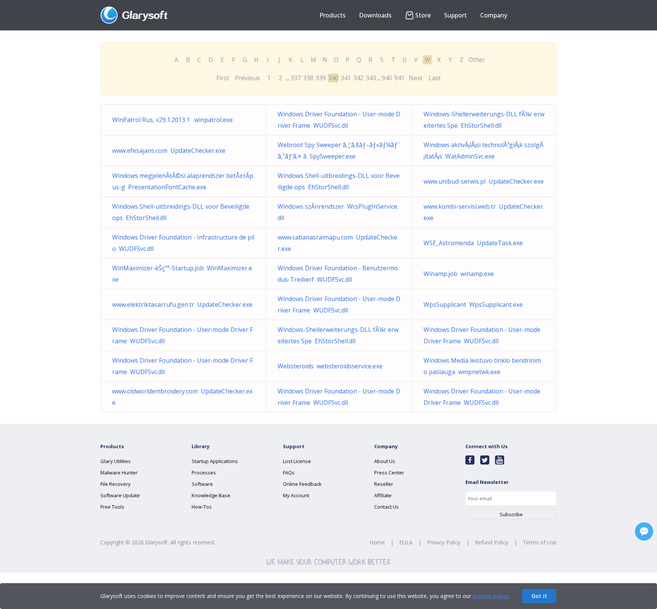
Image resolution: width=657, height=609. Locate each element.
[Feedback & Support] (644, 531)
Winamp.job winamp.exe (459, 274)
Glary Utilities (115, 461)
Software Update (120, 495)
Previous (247, 78)
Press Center (389, 472)
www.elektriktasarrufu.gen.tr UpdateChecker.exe (182, 304)
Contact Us (386, 506)
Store (423, 15)
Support (455, 15)
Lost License (297, 461)
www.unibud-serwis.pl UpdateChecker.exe (484, 181)
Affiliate (383, 495)
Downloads (375, 15)
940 (387, 78)
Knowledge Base (211, 495)
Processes (204, 472)
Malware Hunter (119, 472)
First (222, 78)
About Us (384, 461)
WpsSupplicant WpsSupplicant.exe (473, 304)
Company (493, 15)
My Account (296, 495)
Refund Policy (491, 542)
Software (202, 484)
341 (346, 78)
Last (434, 78)
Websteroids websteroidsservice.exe (330, 366)
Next (415, 78)
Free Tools (112, 506)
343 (371, 78)
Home (377, 542)
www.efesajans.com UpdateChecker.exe (168, 150)
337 (295, 78)
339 (321, 78)
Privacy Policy (443, 542)
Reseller (383, 484)
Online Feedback (302, 484)
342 (358, 78)
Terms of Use (540, 542)
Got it (539, 595)
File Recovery (115, 484)
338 (308, 78)
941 (399, 78)
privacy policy (491, 595)
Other (476, 60)
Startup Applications (215, 461)
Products (332, 15)
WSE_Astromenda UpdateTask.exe (473, 243)
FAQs (289, 472)
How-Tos (202, 506)
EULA (406, 542)
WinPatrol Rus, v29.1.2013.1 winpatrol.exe (172, 120)
